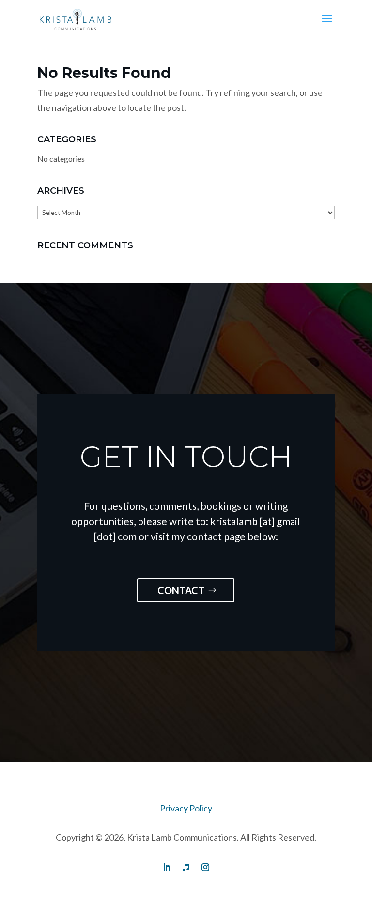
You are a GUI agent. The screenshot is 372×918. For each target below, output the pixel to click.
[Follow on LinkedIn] (166, 867)
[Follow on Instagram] (205, 867)
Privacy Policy (186, 808)
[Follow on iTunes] (186, 867)
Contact (180, 590)
